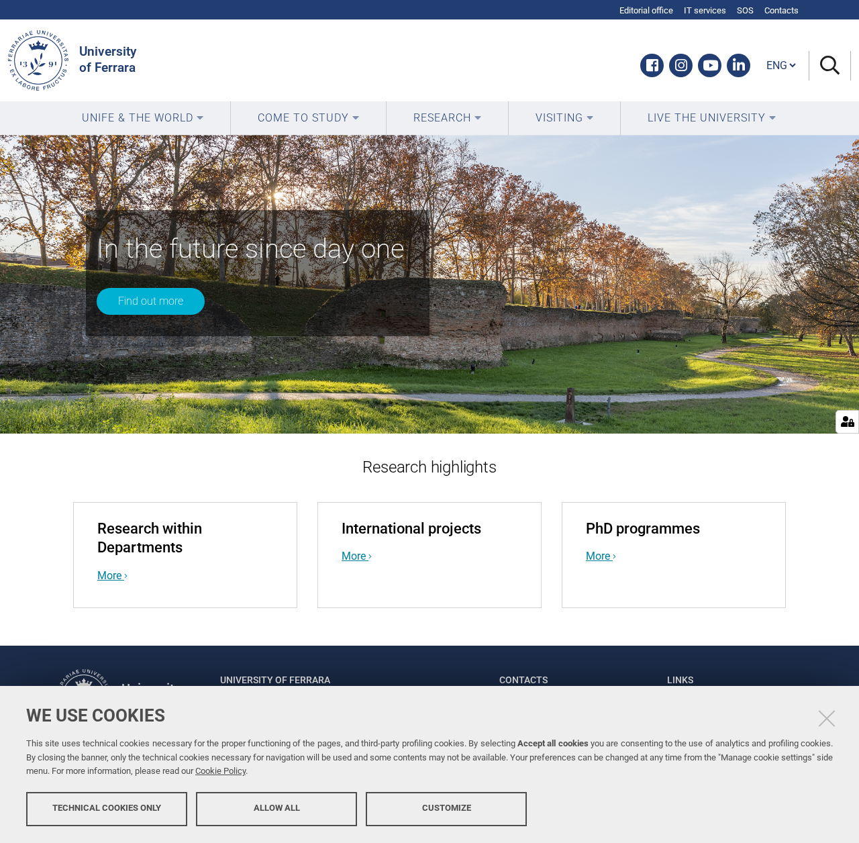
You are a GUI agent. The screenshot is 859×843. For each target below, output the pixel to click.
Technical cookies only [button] (106, 808)
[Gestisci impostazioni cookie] (847, 422)
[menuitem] (142, 118)
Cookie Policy (220, 771)
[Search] (829, 66)
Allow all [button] (277, 808)
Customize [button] (446, 808)
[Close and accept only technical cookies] (827, 718)
